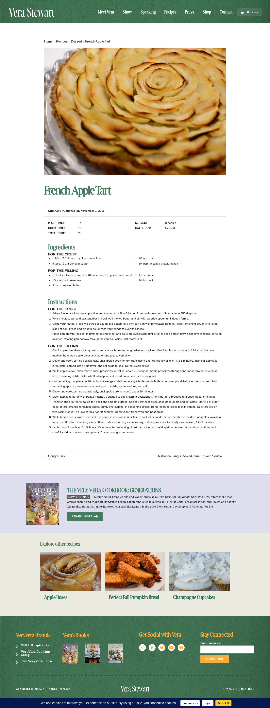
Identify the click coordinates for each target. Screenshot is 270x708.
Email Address (210, 643)
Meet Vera (106, 12)
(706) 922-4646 (243, 689)
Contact (226, 12)
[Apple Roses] (70, 571)
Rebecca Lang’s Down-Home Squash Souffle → (192, 456)
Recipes (170, 12)
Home (48, 41)
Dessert (76, 41)
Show (127, 12)
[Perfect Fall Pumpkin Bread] (135, 571)
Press (189, 12)
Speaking (148, 12)
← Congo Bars (54, 456)
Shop (207, 12)
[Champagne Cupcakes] (199, 571)
